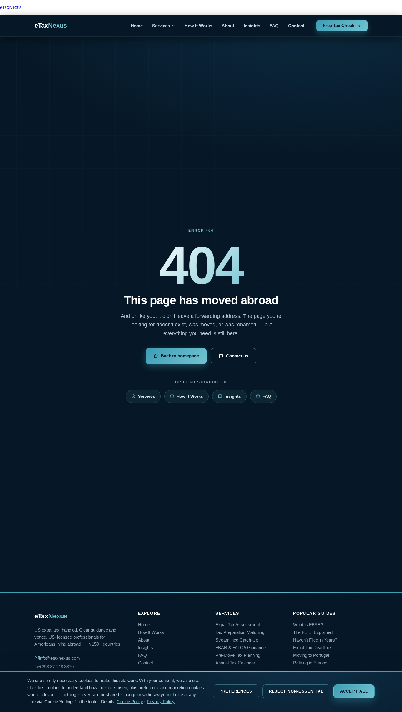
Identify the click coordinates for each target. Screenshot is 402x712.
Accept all (354, 691)
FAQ (274, 25)
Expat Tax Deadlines (313, 647)
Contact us (237, 355)
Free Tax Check (338, 25)
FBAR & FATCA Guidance (240, 647)
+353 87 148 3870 (56, 666)
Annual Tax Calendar (235, 663)
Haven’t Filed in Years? (315, 640)
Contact (296, 25)
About (228, 25)
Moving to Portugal (311, 655)
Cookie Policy (130, 701)
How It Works (198, 25)
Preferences (236, 691)
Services (161, 25)
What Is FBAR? (308, 624)
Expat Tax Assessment (237, 624)
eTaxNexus (10, 7)
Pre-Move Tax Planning (237, 655)
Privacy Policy (161, 701)
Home (137, 25)
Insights (252, 25)
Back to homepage (180, 355)
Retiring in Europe (310, 663)
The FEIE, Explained (313, 632)
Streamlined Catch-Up (236, 640)
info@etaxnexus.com (59, 658)
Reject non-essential (296, 691)
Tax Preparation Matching (239, 632)
